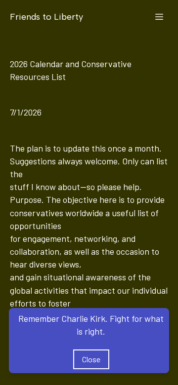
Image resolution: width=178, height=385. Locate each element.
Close (91, 359)
